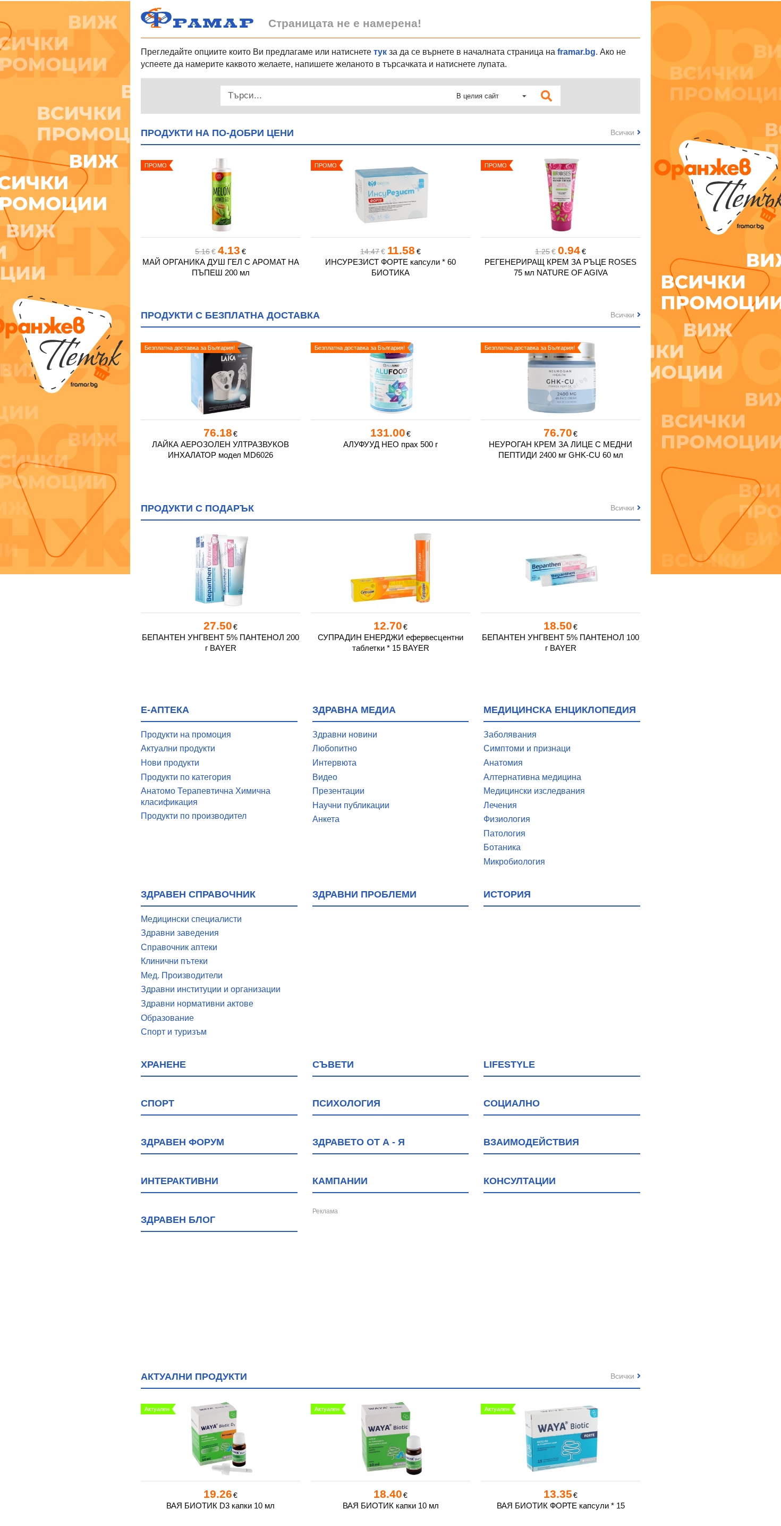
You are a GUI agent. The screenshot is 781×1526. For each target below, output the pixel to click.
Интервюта (334, 762)
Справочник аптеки (179, 947)
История (507, 894)
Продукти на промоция (186, 734)
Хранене (163, 1064)
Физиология (506, 819)
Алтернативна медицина (532, 777)
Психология (346, 1103)
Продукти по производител (194, 815)
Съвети (333, 1064)
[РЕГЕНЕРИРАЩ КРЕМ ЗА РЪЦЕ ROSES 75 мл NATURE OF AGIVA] (560, 195)
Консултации (519, 1181)
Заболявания (510, 734)
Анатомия (503, 762)
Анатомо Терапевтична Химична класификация (205, 796)
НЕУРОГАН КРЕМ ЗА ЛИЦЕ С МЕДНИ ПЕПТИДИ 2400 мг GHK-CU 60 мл (560, 449)
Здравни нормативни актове (197, 1003)
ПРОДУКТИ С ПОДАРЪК (197, 508)
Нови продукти (170, 762)
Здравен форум (182, 1142)
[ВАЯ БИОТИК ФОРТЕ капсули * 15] (560, 1438)
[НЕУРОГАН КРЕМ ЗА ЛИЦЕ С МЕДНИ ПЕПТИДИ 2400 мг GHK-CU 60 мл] (560, 377)
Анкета (325, 819)
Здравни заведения (180, 932)
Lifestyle (509, 1064)
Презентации (338, 790)
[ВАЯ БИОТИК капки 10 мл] (390, 1438)
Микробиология (514, 861)
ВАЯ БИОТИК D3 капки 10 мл (220, 1505)
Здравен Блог (178, 1219)
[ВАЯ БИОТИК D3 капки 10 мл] (220, 1438)
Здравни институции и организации (211, 989)
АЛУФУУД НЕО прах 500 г (390, 444)
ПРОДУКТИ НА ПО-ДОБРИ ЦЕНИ (217, 133)
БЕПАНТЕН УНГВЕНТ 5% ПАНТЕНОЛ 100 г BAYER (560, 642)
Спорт (157, 1103)
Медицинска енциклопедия (559, 710)
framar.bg (576, 51)
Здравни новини (344, 734)
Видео (324, 777)
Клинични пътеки (174, 961)
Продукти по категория (186, 777)
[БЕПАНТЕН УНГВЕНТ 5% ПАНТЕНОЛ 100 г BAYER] (560, 570)
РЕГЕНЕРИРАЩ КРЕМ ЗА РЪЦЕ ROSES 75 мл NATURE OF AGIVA (560, 267)
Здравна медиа (354, 710)
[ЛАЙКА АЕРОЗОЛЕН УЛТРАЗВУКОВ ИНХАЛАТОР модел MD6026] (220, 377)
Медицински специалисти (191, 919)
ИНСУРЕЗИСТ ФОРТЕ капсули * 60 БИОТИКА (390, 267)
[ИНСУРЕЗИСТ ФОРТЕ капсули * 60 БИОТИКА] (390, 195)
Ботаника (502, 847)
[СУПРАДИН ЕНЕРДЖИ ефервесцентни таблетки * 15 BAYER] (390, 570)
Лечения (500, 805)
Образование (167, 1017)
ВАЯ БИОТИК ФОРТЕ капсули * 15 (561, 1505)
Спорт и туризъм (174, 1031)
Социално (511, 1103)
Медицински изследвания (534, 790)
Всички (622, 132)
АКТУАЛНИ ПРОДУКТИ (194, 1376)
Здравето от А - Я (358, 1142)
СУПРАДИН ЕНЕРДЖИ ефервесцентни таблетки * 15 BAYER (390, 642)
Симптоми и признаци (527, 748)
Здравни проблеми (364, 894)
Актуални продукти (178, 748)
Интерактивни (179, 1181)
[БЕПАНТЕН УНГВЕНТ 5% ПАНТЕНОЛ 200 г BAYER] (220, 570)
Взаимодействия (531, 1142)
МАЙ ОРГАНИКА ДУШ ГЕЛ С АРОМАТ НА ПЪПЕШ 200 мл (220, 267)
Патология (504, 833)
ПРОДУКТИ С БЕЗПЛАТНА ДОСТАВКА (230, 315)
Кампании (340, 1181)
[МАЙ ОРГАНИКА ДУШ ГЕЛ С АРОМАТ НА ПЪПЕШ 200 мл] (220, 195)
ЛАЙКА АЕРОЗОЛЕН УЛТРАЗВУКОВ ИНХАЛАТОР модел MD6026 (220, 449)
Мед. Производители (182, 975)
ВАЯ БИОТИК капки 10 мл (391, 1505)
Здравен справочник (198, 894)
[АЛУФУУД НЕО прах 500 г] (390, 377)
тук (380, 51)
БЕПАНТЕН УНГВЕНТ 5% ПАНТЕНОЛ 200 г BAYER (220, 642)
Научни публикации (350, 805)
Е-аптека (165, 710)
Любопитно (334, 748)
